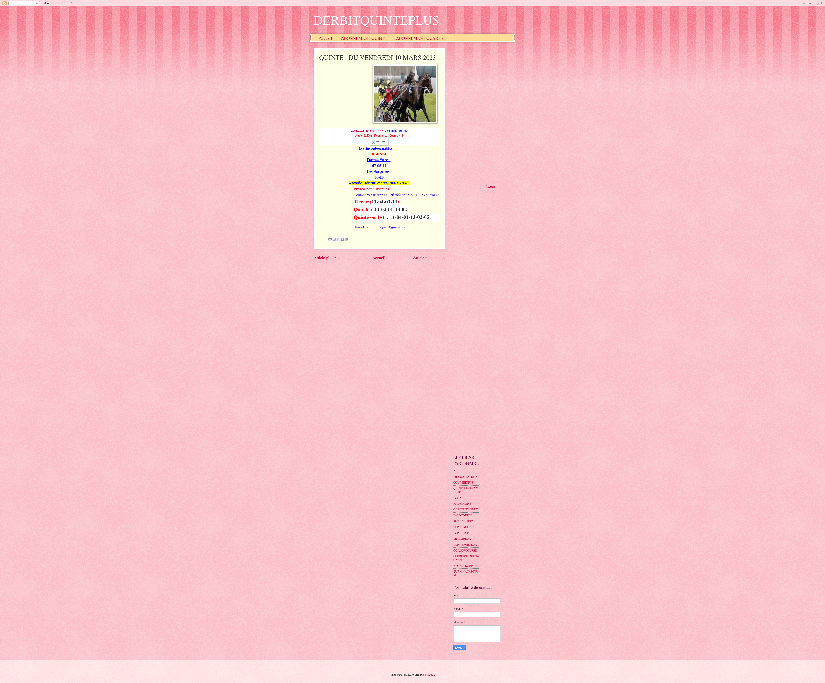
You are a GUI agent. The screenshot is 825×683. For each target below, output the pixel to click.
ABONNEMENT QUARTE (419, 38)
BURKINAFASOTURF (465, 573)
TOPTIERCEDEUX (465, 544)
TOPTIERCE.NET (464, 527)
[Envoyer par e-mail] (330, 239)
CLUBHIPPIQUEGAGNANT (466, 558)
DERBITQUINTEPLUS (376, 19)
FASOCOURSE (462, 515)
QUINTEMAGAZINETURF (465, 490)
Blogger (429, 674)
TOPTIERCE (461, 533)
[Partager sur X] (338, 239)
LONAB (458, 498)
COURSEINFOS (463, 482)
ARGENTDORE (463, 566)
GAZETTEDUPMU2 (465, 509)
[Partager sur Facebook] (342, 239)
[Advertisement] (482, 112)
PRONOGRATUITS (465, 477)
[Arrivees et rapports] (379, 141)
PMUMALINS (462, 503)
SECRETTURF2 (463, 521)
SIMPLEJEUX (462, 538)
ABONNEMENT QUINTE (364, 38)
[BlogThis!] (334, 239)
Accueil (325, 38)
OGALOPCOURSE (465, 550)
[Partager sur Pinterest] (346, 239)
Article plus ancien (429, 257)
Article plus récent (329, 257)
